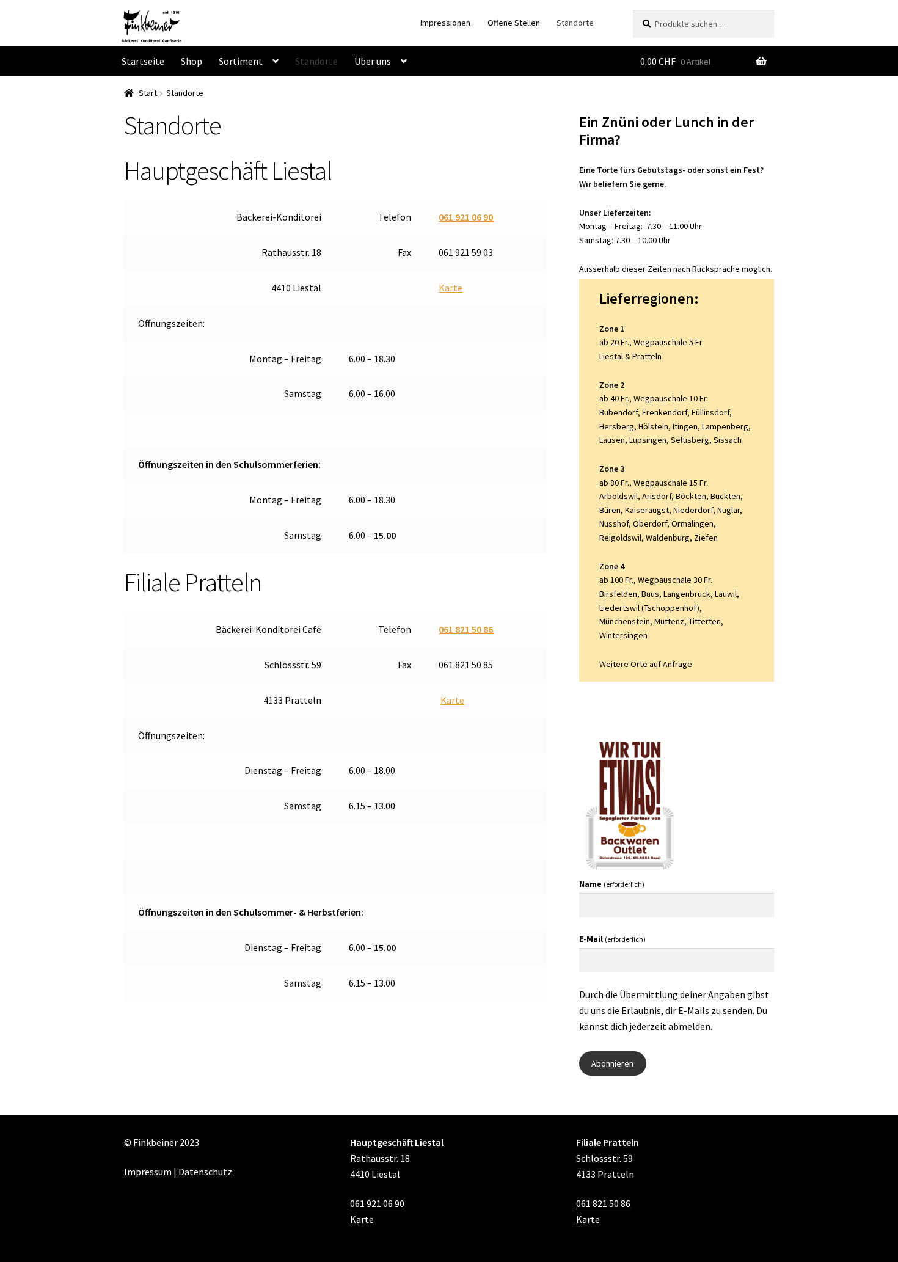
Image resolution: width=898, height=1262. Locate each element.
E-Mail (612, 938)
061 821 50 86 (466, 629)
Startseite (143, 61)
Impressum (148, 1171)
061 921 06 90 (466, 217)
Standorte (575, 22)
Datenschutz (205, 1171)
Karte (450, 288)
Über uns (372, 61)
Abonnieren (612, 1063)
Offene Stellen (513, 22)
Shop (191, 61)
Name (611, 883)
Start (148, 92)
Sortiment (241, 61)
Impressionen (445, 22)
